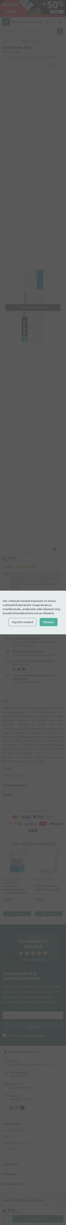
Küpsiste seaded (22, 622)
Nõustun (48, 622)
